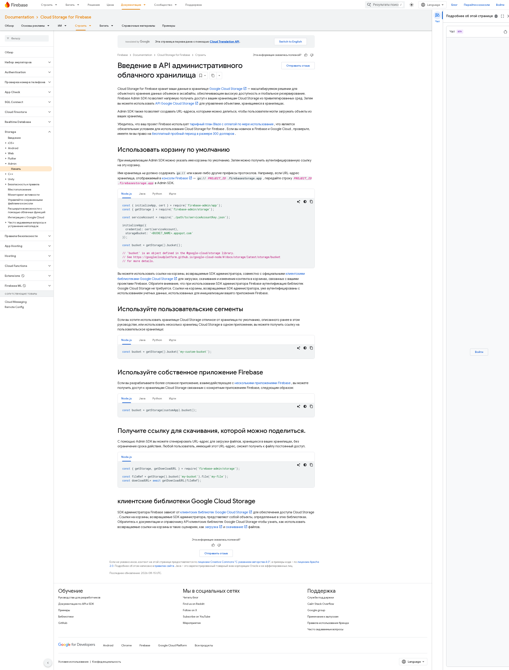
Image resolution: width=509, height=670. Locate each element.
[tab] (126, 193)
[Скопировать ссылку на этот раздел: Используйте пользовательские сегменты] (247, 309)
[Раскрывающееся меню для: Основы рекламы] (49, 25)
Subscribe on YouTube (196, 616)
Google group (316, 610)
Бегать (70, 5)
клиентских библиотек (214, 512)
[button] (23, 62)
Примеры (168, 25)
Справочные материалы (138, 25)
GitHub (62, 623)
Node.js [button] (126, 193)
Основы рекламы (33, 25)
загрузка (211, 527)
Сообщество (163, 5)
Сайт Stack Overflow (320, 604)
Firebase (123, 55)
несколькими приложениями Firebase (262, 383)
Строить (46, 5)
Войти (500, 5)
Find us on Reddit (193, 604)
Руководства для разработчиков (79, 597)
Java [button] (142, 193)
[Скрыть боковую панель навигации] (48, 663)
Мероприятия (192, 623)
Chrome (126, 645)
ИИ (60, 25)
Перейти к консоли (477, 5)
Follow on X (190, 610)
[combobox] (385, 4)
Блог (454, 5)
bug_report (496, 16)
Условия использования (73, 661)
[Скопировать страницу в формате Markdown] (213, 75)
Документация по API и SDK (76, 604)
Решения (94, 5)
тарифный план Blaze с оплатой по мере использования (231, 124)
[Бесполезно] (312, 55)
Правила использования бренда (328, 623)
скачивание (234, 527)
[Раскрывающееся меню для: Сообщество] (177, 5)
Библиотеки (66, 616)
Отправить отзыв (298, 65)
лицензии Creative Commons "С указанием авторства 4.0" (234, 562)
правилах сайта (164, 566)
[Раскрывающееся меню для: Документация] (146, 5)
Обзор (9, 25)
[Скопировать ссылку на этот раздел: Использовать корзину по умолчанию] (234, 150)
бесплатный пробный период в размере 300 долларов (193, 134)
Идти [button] (172, 193)
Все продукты (204, 645)
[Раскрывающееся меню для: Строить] (57, 5)
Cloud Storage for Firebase (65, 17)
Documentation (19, 17)
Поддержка (193, 5)
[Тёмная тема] (305, 201)
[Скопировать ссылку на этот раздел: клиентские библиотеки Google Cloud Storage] (259, 501)
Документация (131, 5)
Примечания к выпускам (322, 616)
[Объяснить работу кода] (298, 201)
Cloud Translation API (224, 41)
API (174, 104)
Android (108, 645)
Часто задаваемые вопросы (325, 629)
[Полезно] (306, 55)
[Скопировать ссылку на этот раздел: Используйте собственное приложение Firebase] (267, 372)
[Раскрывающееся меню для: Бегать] (79, 5)
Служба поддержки (320, 597)
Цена (110, 5)
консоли (175, 178)
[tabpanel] (216, 233)
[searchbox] (27, 38)
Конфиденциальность (106, 661)
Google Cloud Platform (172, 645)
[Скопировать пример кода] (311, 201)
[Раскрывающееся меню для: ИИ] (66, 25)
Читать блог (190, 597)
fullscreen (502, 16)
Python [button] (157, 193)
